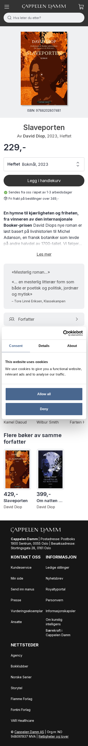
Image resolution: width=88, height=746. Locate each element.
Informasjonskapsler (61, 611)
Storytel (16, 688)
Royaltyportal (55, 589)
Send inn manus (22, 589)
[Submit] (8, 18)
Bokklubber (19, 666)
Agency (16, 655)
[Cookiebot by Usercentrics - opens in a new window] (63, 333)
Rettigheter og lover (54, 736)
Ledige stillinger (57, 567)
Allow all (44, 394)
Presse (16, 600)
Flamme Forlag (21, 699)
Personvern (54, 600)
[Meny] (7, 7)
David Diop (34, 136)
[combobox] (44, 18)
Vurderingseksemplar (27, 611)
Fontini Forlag (20, 710)
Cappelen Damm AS (29, 732)
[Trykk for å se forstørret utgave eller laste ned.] (44, 68)
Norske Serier (21, 677)
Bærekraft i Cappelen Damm (58, 632)
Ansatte (16, 622)
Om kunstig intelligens (54, 622)
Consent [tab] (16, 346)
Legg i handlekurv (44, 180)
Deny (44, 409)
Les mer (44, 254)
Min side (17, 578)
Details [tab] (44, 346)
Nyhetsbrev (54, 578)
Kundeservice (21, 567)
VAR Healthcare (22, 720)
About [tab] (72, 346)
